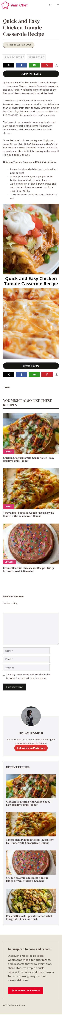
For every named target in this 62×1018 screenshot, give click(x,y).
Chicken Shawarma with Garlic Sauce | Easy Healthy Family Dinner (28, 459)
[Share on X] (8, 65)
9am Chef (19, 5)
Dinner (8, 451)
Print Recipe (36, 57)
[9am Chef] (5, 5)
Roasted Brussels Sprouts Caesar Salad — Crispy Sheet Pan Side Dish (30, 917)
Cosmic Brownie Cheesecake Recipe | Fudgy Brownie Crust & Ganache (28, 569)
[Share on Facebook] (21, 65)
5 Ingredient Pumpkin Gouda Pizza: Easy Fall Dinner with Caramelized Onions (29, 514)
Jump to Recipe (14, 57)
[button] (50, 5)
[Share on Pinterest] (47, 65)
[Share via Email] (34, 65)
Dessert (9, 562)
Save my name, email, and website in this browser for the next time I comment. (28, 676)
